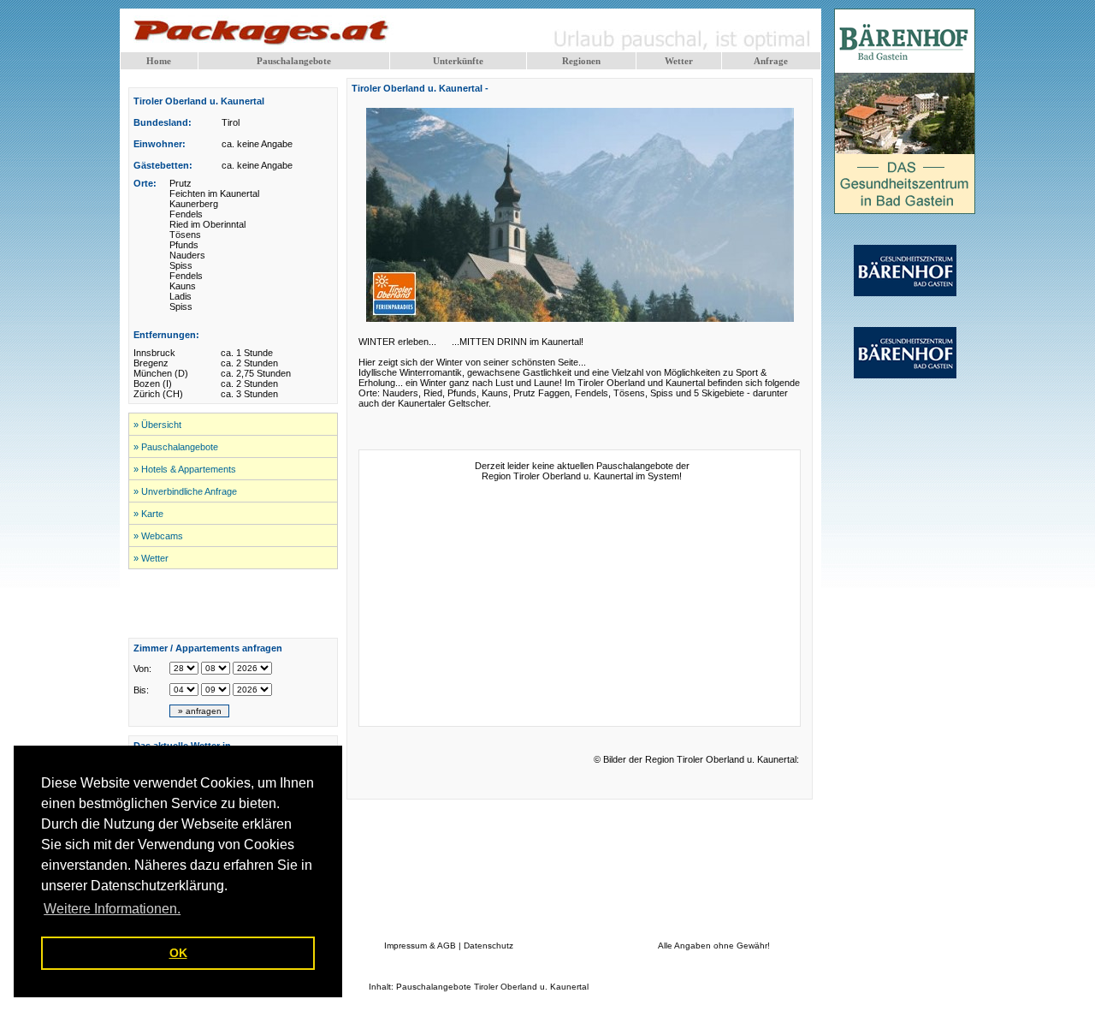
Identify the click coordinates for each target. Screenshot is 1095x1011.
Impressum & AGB (420, 945)
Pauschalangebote (294, 61)
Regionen (581, 61)
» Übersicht (157, 424)
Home (158, 61)
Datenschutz (488, 945)
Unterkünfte (458, 61)
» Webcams (158, 536)
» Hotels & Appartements (184, 469)
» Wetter (151, 558)
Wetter (679, 61)
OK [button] (178, 953)
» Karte (148, 513)
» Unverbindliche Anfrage (185, 491)
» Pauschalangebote (175, 447)
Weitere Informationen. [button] (112, 908)
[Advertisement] (233, 603)
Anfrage (771, 61)
